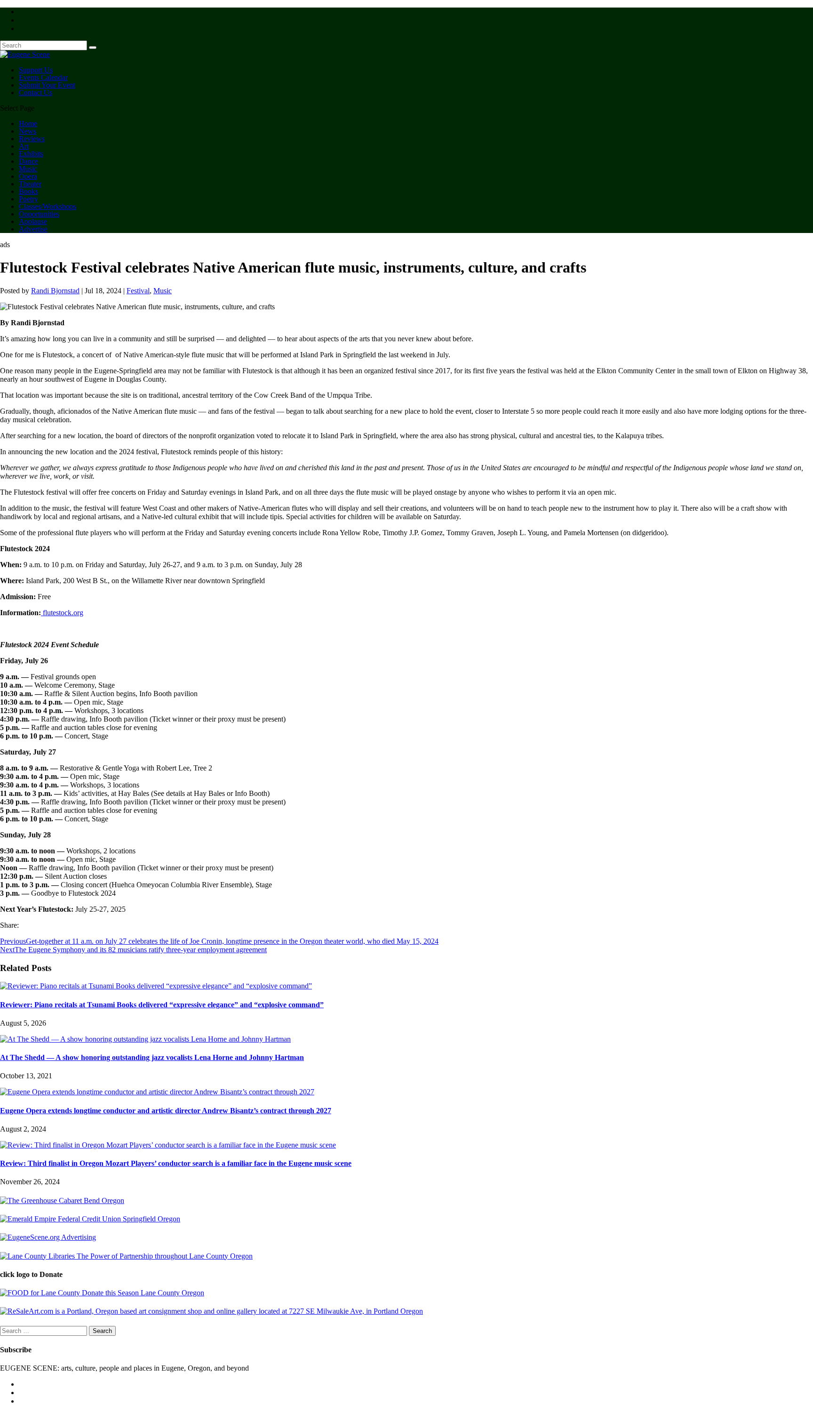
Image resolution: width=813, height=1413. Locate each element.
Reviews (32, 139)
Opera (28, 176)
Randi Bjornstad (55, 291)
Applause (33, 221)
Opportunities (39, 214)
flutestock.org (62, 613)
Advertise (33, 229)
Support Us (36, 70)
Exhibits (31, 154)
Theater (30, 184)
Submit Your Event (47, 85)
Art (24, 146)
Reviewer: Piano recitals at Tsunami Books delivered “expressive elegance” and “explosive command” (162, 1005)
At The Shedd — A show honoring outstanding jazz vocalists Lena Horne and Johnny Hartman (152, 1057)
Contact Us (35, 92)
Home (28, 124)
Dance (28, 161)
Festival (138, 291)
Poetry (28, 199)
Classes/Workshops (47, 206)
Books (28, 191)
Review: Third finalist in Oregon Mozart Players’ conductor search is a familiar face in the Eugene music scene (175, 1163)
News (27, 131)
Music (28, 169)
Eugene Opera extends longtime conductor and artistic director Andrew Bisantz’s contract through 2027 (165, 1111)
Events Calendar (43, 77)
